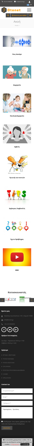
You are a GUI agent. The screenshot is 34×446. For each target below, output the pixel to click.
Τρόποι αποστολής (8, 363)
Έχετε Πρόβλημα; (17, 239)
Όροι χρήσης (6, 366)
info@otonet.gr (20, 1)
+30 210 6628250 (8, 1)
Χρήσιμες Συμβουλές (17, 208)
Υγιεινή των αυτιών (17, 178)
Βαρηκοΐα (17, 85)
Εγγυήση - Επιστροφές (9, 355)
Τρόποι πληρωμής (8, 359)
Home (17, 25)
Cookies (5, 374)
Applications (7, 378)
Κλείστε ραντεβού (19, 15)
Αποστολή (6, 428)
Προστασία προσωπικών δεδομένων (14, 370)
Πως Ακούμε (17, 54)
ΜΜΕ (17, 270)
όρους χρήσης (20, 421)
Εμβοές (17, 147)
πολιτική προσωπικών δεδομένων (13, 424)
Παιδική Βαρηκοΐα (17, 116)
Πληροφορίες (15, 444)
